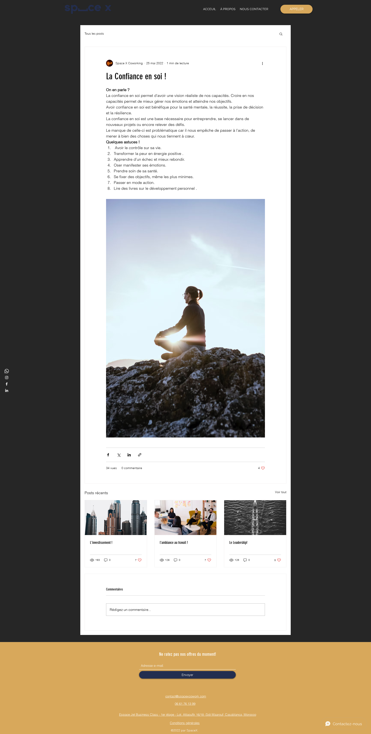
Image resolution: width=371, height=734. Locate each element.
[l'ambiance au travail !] (186, 517)
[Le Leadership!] (255, 517)
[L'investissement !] (116, 517)
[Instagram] (7, 377)
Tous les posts (94, 33)
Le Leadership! (238, 542)
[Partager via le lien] (140, 455)
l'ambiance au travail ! (174, 542)
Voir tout (280, 492)
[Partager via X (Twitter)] (119, 455)
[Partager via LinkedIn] (129, 455)
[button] (281, 33)
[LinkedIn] (7, 390)
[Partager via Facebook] (108, 455)
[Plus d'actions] (262, 63)
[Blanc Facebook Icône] (7, 384)
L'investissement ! (101, 542)
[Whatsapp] (7, 371)
